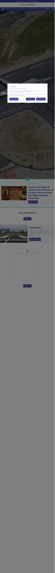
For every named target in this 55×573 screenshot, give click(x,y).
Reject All (31, 99)
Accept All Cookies (41, 99)
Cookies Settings (14, 99)
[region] (27, 93)
